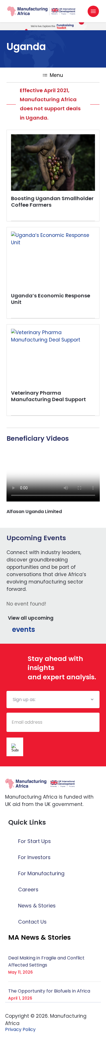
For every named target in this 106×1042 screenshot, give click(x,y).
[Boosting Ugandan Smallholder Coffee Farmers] (53, 162)
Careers (28, 889)
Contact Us (32, 921)
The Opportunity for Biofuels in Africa (49, 991)
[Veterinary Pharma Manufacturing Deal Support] (53, 357)
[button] (93, 11)
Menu (56, 75)
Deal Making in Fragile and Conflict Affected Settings (46, 961)
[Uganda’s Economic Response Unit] (53, 260)
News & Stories (37, 905)
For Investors (34, 857)
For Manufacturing (41, 873)
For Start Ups (34, 841)
